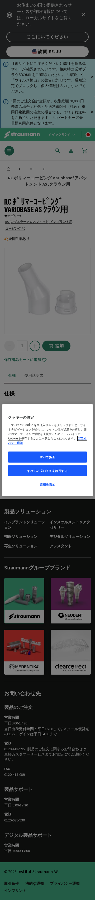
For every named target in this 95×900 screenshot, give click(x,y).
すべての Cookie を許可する (47, 470)
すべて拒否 (47, 457)
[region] (47, 450)
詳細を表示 (47, 484)
